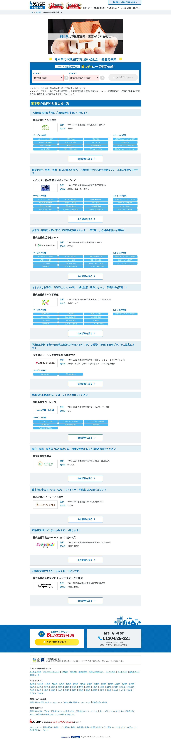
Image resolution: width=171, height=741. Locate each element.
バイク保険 (64, 727)
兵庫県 (101, 687)
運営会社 (73, 672)
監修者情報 (83, 672)
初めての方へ (87, 8)
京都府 (115, 687)
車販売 (99, 727)
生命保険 (55, 727)
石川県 (39, 687)
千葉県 (47, 684)
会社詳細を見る (85, 159)
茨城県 (61, 684)
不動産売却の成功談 (99, 702)
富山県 (32, 687)
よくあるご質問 (126, 8)
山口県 (60, 690)
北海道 (82, 684)
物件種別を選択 (40, 78)
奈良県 (122, 687)
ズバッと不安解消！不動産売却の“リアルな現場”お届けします (52, 714)
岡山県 (39, 690)
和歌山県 (130, 687)
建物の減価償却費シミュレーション (77, 702)
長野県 (60, 687)
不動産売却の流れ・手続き (39, 711)
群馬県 (75, 684)
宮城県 (103, 684)
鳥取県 (46, 690)
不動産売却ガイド (113, 8)
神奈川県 (40, 684)
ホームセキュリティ (119, 727)
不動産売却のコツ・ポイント (86, 711)
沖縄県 (40, 693)
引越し (87, 727)
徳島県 (88, 690)
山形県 (117, 684)
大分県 (122, 690)
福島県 (124, 684)
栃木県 (68, 684)
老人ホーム (132, 727)
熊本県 (115, 690)
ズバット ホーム (36, 727)
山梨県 (53, 687)
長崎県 (108, 690)
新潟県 (131, 684)
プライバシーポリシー (51, 672)
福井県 (46, 687)
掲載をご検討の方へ (96, 672)
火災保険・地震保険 (76, 727)
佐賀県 (101, 690)
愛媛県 (74, 690)
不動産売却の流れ (99, 8)
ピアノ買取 (107, 727)
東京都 (32, 684)
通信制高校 (34, 730)
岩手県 (96, 684)
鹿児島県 (33, 693)
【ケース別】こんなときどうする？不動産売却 (116, 711)
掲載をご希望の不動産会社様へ (126, 2)
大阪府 (94, 687)
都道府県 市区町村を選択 (80, 78)
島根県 (53, 690)
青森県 (89, 684)
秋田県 (110, 684)
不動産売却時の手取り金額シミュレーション (46, 702)
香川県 (67, 690)
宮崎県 (129, 690)
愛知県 (67, 687)
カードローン (44, 730)
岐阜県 (81, 687)
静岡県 (74, 687)
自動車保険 (47, 727)
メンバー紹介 (111, 672)
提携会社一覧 (34, 675)
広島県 (32, 690)
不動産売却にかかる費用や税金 (62, 711)
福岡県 (94, 690)
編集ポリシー (137, 8)
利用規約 (65, 672)
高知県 (81, 690)
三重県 (88, 687)
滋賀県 (108, 687)
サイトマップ (122, 672)
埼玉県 (54, 684)
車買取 (93, 727)
